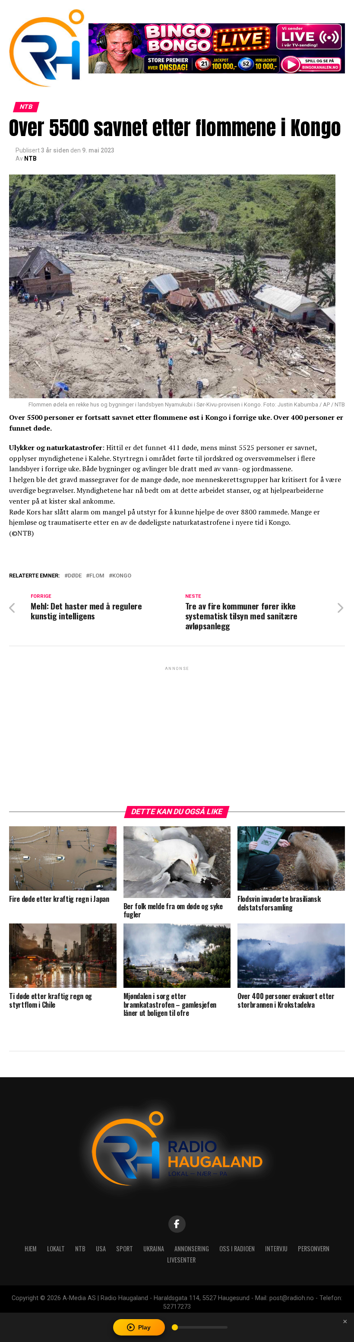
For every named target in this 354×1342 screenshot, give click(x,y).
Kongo (121, 576)
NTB (30, 158)
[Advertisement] (177, 733)
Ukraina (153, 1248)
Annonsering (191, 1248)
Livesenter (181, 1259)
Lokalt (56, 1248)
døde (75, 576)
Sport (124, 1248)
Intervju (276, 1248)
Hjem (31, 1248)
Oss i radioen (237, 1248)
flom (96, 576)
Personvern (313, 1248)
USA (101, 1248)
